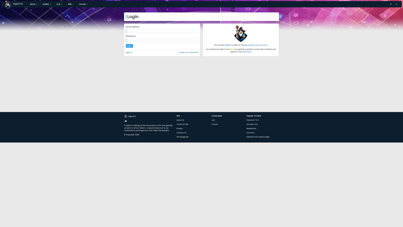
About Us (180, 120)
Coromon (251, 132)
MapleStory (251, 128)
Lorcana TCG (252, 124)
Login (129, 46)
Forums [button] (82, 4)
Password (130, 36)
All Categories (182, 137)
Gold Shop (247, 52)
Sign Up (129, 52)
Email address (132, 26)
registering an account (257, 45)
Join (213, 120)
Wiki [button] (70, 4)
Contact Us (181, 132)
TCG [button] (58, 4)
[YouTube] (126, 121)
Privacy (180, 128)
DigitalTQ (18, 3)
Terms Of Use (182, 124)
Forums (214, 124)
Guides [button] (46, 4)
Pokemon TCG (253, 120)
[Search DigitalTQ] (396, 4)
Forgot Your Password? (188, 52)
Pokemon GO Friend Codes (258, 137)
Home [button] (33, 4)
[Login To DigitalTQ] (391, 4)
